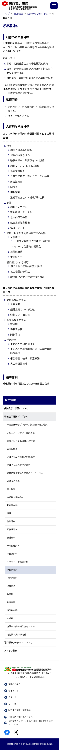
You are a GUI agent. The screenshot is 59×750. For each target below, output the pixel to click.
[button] (54, 5)
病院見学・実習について (16, 408)
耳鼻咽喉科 (12, 529)
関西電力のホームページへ (21, 717)
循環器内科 (12, 610)
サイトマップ (14, 690)
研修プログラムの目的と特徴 (21, 441)
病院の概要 (12, 449)
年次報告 (11, 489)
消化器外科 (12, 578)
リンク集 (12, 703)
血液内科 (11, 602)
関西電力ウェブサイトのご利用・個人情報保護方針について (31, 723)
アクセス (12, 697)
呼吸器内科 (12, 554)
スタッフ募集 (10, 650)
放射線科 (11, 537)
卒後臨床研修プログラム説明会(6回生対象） (28, 424)
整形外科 (11, 521)
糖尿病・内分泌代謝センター (21, 626)
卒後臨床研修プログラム (16, 416)
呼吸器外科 (12, 570)
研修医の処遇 (13, 481)
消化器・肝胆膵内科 (16, 634)
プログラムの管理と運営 (18, 465)
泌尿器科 (11, 586)
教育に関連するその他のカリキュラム (25, 473)
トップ (6, 13)
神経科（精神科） (15, 497)
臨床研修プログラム (37, 13)
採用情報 (18, 13)
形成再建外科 (13, 546)
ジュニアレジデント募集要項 (21, 433)
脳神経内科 (12, 505)
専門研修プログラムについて (18, 642)
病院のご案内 (14, 684)
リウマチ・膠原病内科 (17, 562)
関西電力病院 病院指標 (19, 710)
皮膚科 (10, 618)
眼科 (9, 513)
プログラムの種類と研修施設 (21, 457)
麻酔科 (10, 594)
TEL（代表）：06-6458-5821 (29, 677)
